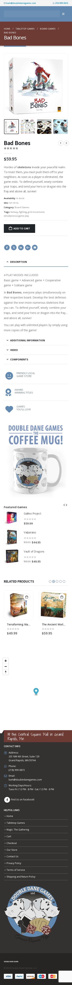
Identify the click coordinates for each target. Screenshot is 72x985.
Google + (28, 247)
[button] (63, 14)
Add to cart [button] (26, 596)
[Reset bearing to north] (5, 672)
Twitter (14, 247)
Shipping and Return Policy (21, 876)
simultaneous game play (16, 215)
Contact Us (12, 856)
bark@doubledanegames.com (21, 3)
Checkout (12, 843)
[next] (66, 143)
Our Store (12, 849)
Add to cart (21, 228)
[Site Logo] (32, 14)
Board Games (22, 207)
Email (35, 247)
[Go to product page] (12, 518)
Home (10, 816)
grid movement (36, 211)
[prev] (60, 143)
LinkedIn (21, 247)
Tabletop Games (16, 822)
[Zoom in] (5, 661)
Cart (9, 836)
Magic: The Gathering (18, 829)
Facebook (7, 247)
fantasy (14, 211)
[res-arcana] (53, 605)
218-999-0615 (61, 3)
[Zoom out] (5, 666)
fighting (23, 211)
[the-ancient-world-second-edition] (18, 605)
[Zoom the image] (36, 423)
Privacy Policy (14, 863)
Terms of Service (16, 869)
